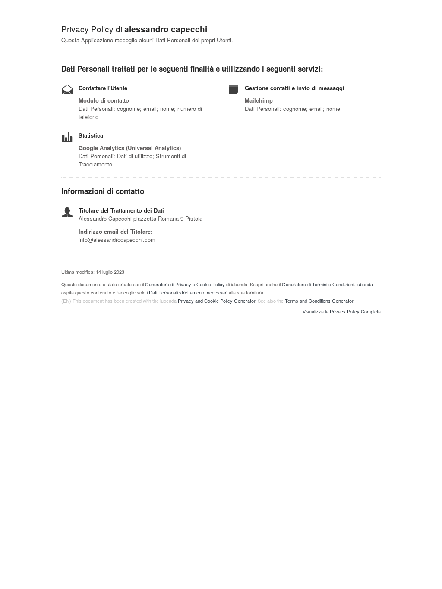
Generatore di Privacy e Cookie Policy (185, 284)
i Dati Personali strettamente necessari (187, 292)
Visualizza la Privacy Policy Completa (342, 311)
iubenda (365, 284)
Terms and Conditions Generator (319, 300)
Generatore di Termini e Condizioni (318, 284)
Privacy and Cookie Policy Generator (216, 300)
